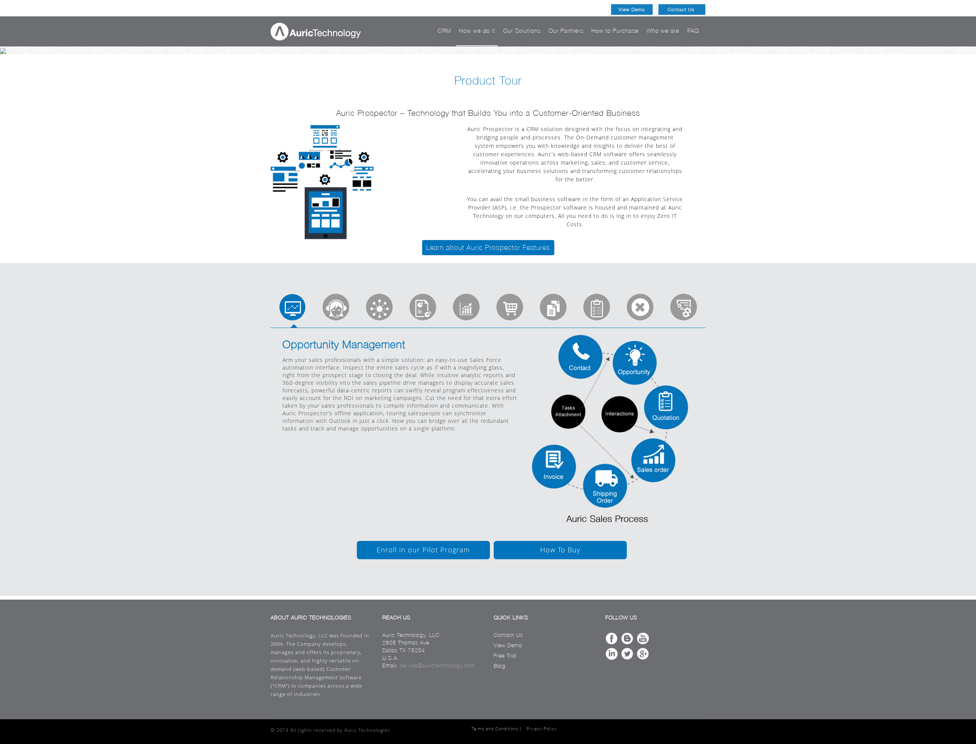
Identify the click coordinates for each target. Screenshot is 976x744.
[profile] (336, 307)
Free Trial (505, 656)
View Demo (508, 645)
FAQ (693, 30)
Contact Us (508, 635)
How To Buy (560, 549)
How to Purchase (615, 30)
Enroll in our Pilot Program (423, 549)
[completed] (466, 307)
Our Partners (566, 30)
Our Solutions (522, 30)
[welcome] (292, 307)
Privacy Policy (542, 728)
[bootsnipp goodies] (379, 307)
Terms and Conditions (495, 728)
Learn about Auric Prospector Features (488, 247)
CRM (444, 30)
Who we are (663, 30)
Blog (500, 666)
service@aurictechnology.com (437, 665)
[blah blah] (422, 307)
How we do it (477, 30)
